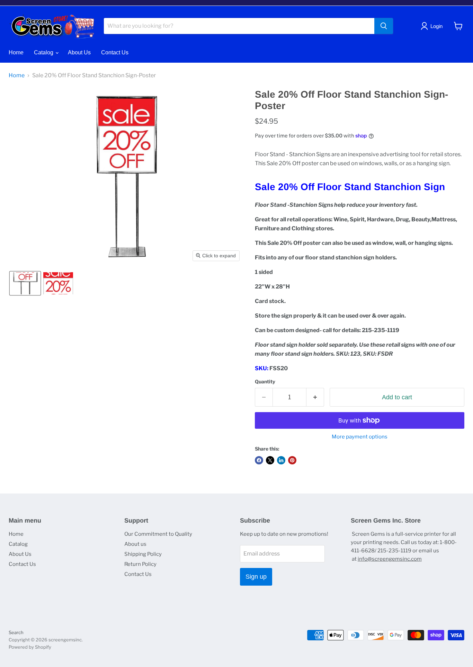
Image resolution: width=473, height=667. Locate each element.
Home (16, 52)
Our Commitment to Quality (158, 534)
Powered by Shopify (30, 647)
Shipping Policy (143, 554)
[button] (25, 283)
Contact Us (114, 52)
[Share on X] (270, 460)
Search (16, 632)
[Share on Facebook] (259, 460)
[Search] (383, 26)
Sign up (256, 576)
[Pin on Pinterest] (292, 460)
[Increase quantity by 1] (315, 397)
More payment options (359, 437)
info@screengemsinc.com (390, 559)
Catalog (44, 52)
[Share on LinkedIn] (281, 460)
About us (135, 544)
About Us (79, 52)
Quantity (265, 381)
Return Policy (140, 564)
